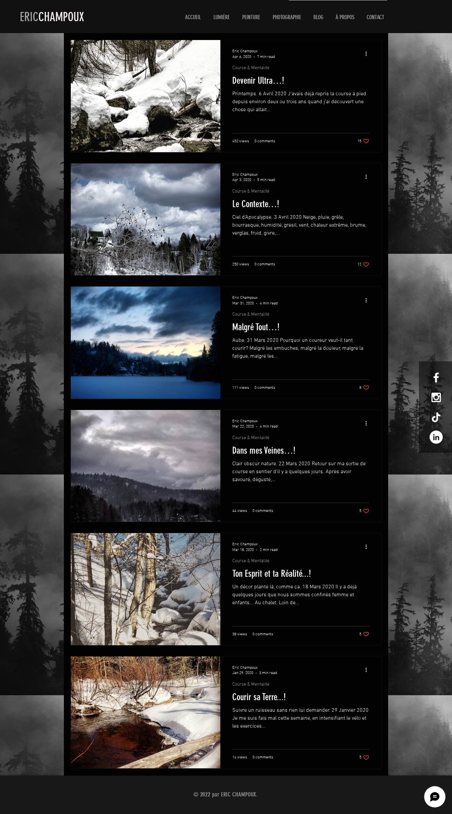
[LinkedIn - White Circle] (436, 437)
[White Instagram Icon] (436, 397)
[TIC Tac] (436, 417)
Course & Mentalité (250, 68)
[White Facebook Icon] (436, 377)
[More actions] (368, 54)
